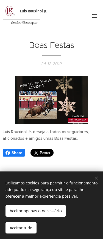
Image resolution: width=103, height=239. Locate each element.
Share (17, 153)
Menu (94, 15)
